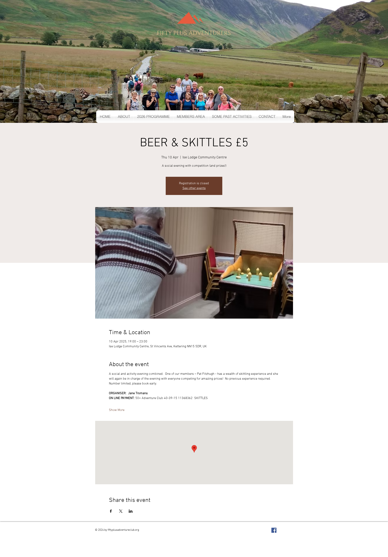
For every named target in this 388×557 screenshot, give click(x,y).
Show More (116, 410)
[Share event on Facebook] (111, 511)
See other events (194, 188)
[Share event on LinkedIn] (131, 511)
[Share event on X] (121, 511)
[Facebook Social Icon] (273, 530)
